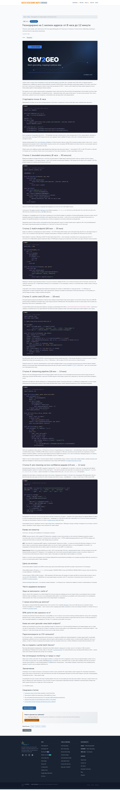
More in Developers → (29, 708)
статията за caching (32, 579)
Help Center (83, 759)
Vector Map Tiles (45, 757)
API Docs (43, 776)
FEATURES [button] (74, 2)
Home (25, 17)
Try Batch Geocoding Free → (31, 720)
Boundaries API (44, 748)
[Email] (32, 755)
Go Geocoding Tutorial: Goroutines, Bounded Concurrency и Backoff (40, 701)
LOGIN (96, 2)
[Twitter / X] (22, 755)
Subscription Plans (65, 761)
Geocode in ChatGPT (65, 767)
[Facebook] (26, 755)
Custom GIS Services (66, 764)
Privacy (88, 784)
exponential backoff (57, 650)
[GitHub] (29, 755)
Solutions (83, 775)
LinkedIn (43, 726)
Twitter (32, 726)
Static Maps (44, 761)
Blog (29, 17)
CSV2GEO (27, 784)
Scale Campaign (34, 784)
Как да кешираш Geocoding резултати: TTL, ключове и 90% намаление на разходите (45, 697)
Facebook (38, 726)
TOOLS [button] (86, 2)
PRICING (82, 2)
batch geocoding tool (33, 717)
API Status (83, 766)
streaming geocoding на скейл (74, 460)
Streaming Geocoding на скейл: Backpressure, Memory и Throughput (40, 699)
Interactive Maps (65, 754)
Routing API (45, 751)
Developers (29, 37)
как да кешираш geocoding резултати (74, 363)
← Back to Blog (26, 730)
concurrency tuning (32, 608)
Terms (92, 784)
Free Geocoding (64, 745)
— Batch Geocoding (88, 748)
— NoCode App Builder (87, 745)
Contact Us (83, 763)
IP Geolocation (44, 767)
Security (97, 784)
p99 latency (43, 142)
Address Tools (44, 770)
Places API (43, 764)
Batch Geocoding (65, 748)
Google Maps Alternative (46, 773)
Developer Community (86, 769)
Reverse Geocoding (65, 751)
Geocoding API (44, 745)
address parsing (51, 520)
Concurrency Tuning (29, 693)
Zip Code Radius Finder (66, 757)
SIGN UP (92, 2)
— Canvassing (86, 751)
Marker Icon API (46, 754)
